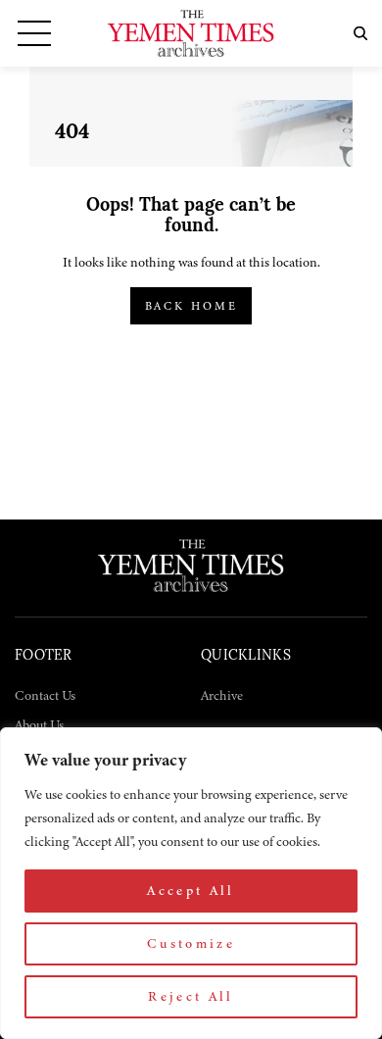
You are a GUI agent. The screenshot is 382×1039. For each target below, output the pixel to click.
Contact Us (45, 695)
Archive (222, 695)
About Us (39, 725)
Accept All (191, 890)
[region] (191, 883)
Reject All (191, 996)
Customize (191, 943)
